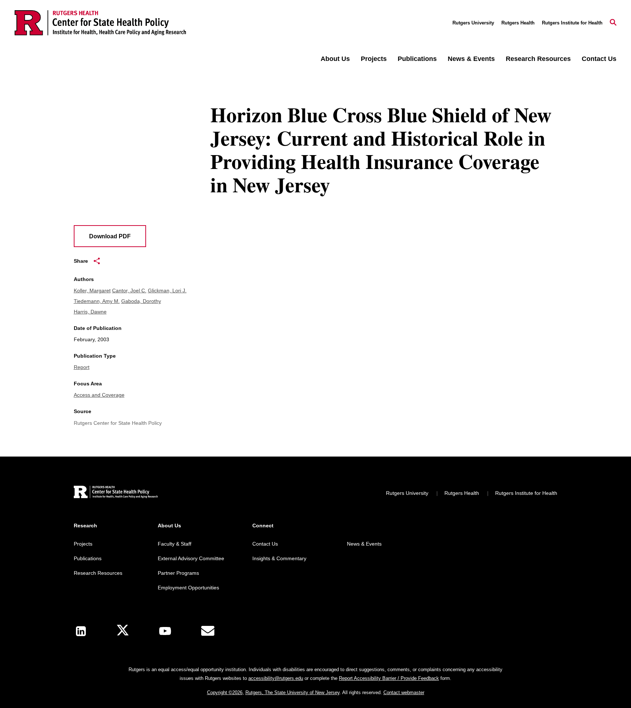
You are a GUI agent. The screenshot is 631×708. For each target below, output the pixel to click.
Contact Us (599, 58)
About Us (335, 58)
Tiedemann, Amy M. (97, 301)
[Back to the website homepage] (100, 22)
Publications (417, 58)
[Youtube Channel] (165, 631)
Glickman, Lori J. (167, 290)
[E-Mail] (207, 631)
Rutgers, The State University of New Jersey (292, 692)
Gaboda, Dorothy (141, 301)
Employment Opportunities (188, 587)
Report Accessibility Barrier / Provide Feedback (389, 678)
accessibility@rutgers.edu (275, 678)
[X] (122, 631)
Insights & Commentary (279, 558)
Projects (374, 58)
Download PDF (110, 236)
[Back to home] (116, 493)
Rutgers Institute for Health (572, 23)
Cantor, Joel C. (129, 290)
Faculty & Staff (174, 544)
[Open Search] (613, 23)
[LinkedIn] (81, 631)
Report (81, 367)
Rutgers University (473, 23)
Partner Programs (178, 573)
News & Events (471, 58)
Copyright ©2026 (224, 692)
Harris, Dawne (90, 312)
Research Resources (538, 58)
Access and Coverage (99, 395)
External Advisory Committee (191, 558)
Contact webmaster (403, 692)
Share (81, 261)
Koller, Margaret (92, 290)
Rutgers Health (518, 23)
